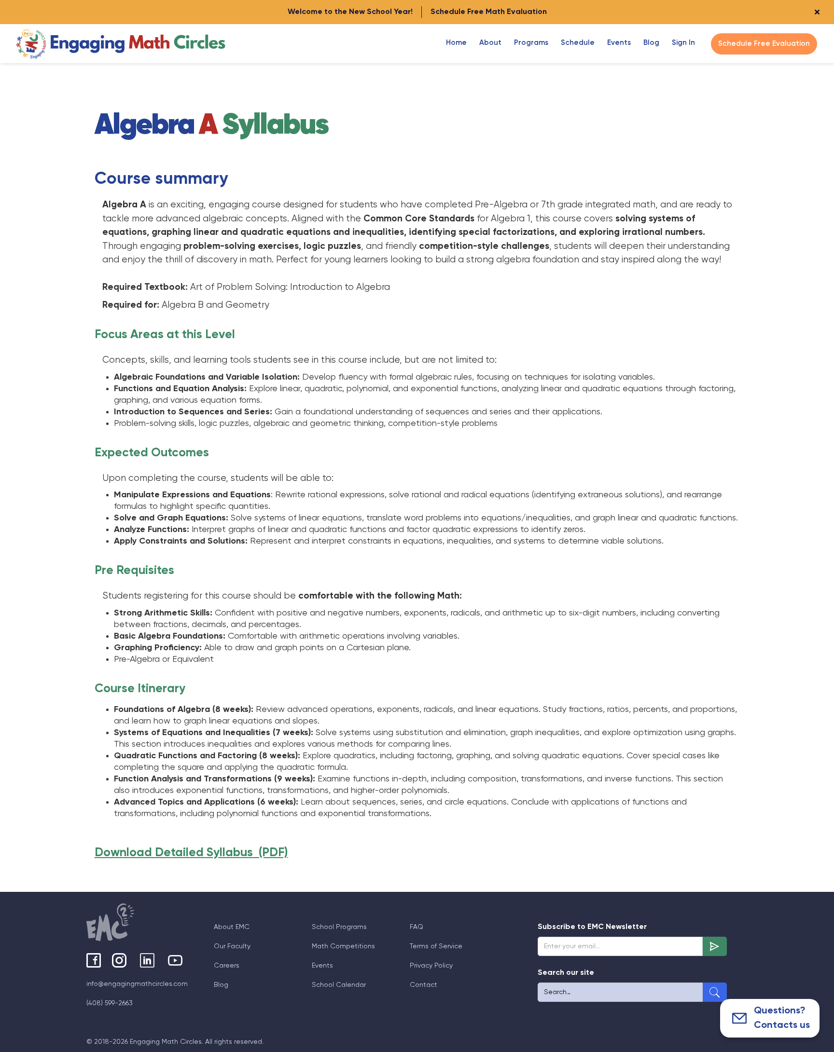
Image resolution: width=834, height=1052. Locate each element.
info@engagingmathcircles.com (137, 984)
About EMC (232, 927)
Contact (423, 985)
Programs (531, 42)
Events (619, 42)
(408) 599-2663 (109, 1003)
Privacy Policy (431, 965)
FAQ (416, 927)
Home (456, 42)
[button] (490, 43)
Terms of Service (436, 946)
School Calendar (339, 985)
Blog (221, 985)
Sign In (683, 42)
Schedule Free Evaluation (764, 43)
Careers (226, 965)
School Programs (339, 927)
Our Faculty (232, 946)
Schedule (578, 42)
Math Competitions (343, 946)
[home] (121, 43)
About (490, 42)
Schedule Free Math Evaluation (489, 12)
